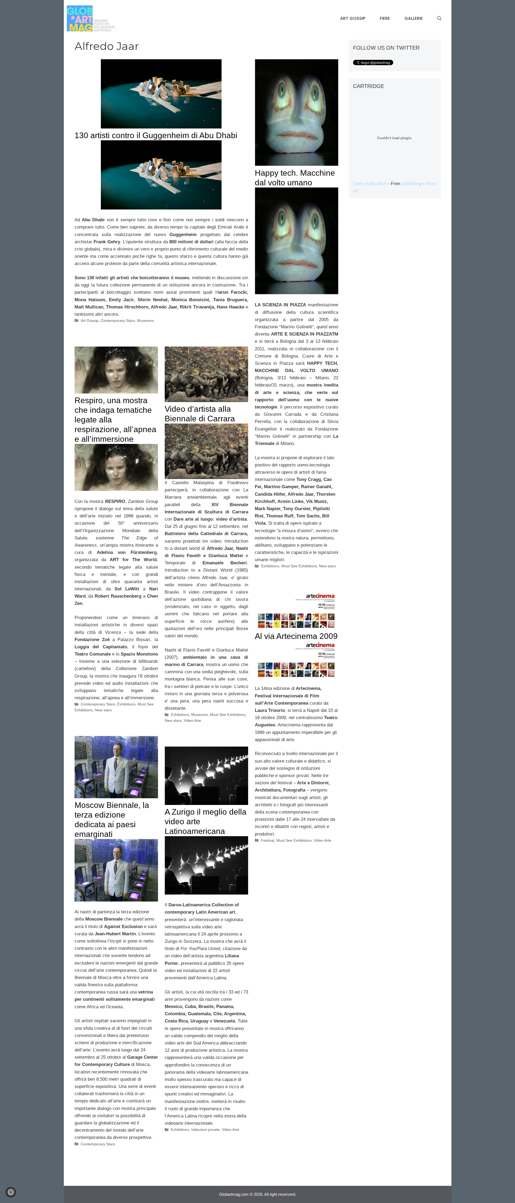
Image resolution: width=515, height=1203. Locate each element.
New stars (327, 566)
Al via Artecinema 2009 (296, 636)
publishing (411, 183)
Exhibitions (270, 566)
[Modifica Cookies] (10, 1192)
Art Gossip (352, 18)
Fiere (385, 18)
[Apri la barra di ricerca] (439, 18)
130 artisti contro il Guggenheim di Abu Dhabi (156, 135)
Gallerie (413, 18)
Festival (267, 840)
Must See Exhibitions (299, 566)
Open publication (370, 183)
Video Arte (192, 720)
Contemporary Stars (118, 320)
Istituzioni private (205, 1129)
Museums (145, 320)
